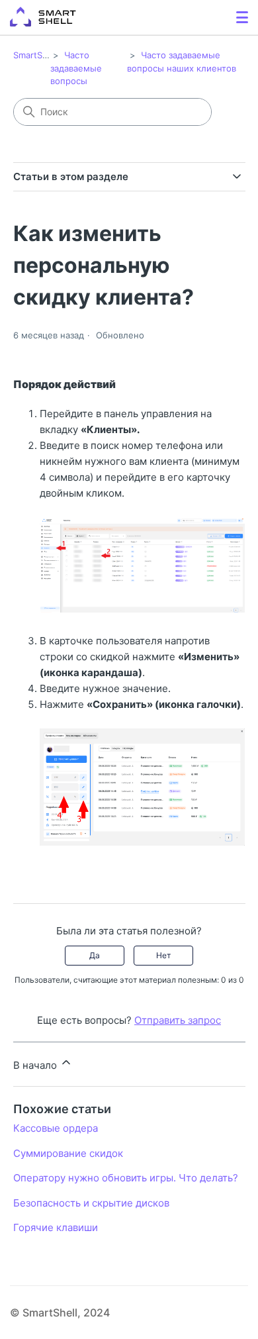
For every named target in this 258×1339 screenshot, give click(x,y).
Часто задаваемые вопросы (76, 68)
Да (94, 955)
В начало (36, 1065)
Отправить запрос (177, 1020)
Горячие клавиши (55, 1227)
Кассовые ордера (55, 1128)
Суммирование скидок (68, 1153)
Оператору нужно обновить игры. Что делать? (125, 1177)
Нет (163, 955)
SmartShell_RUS (45, 55)
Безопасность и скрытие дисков (91, 1203)
